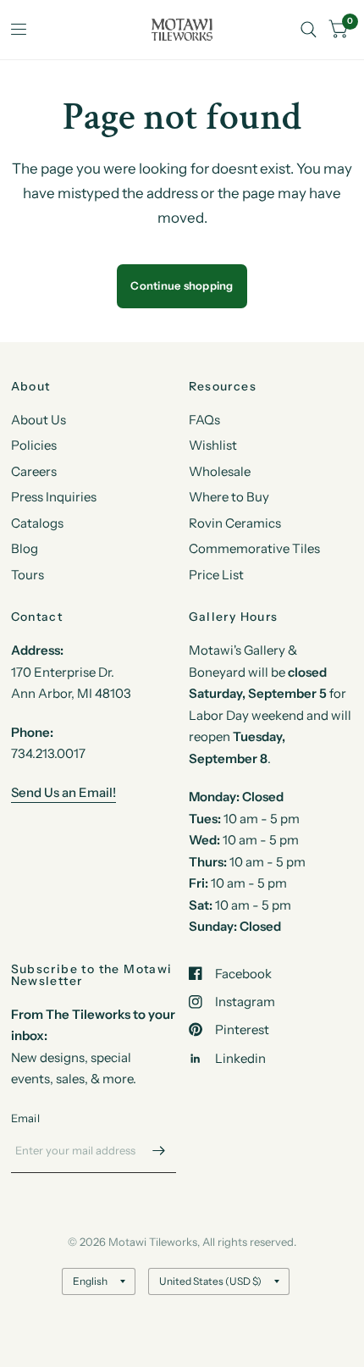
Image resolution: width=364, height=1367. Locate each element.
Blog (24, 548)
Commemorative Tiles (254, 548)
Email (25, 1118)
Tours (27, 575)
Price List (216, 575)
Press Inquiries (54, 497)
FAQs (204, 420)
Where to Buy (229, 497)
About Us (38, 420)
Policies (34, 445)
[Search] (309, 29)
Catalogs (37, 523)
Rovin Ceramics (235, 523)
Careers (34, 471)
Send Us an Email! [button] (63, 792)
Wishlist (213, 445)
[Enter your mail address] (159, 1151)
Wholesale (220, 471)
